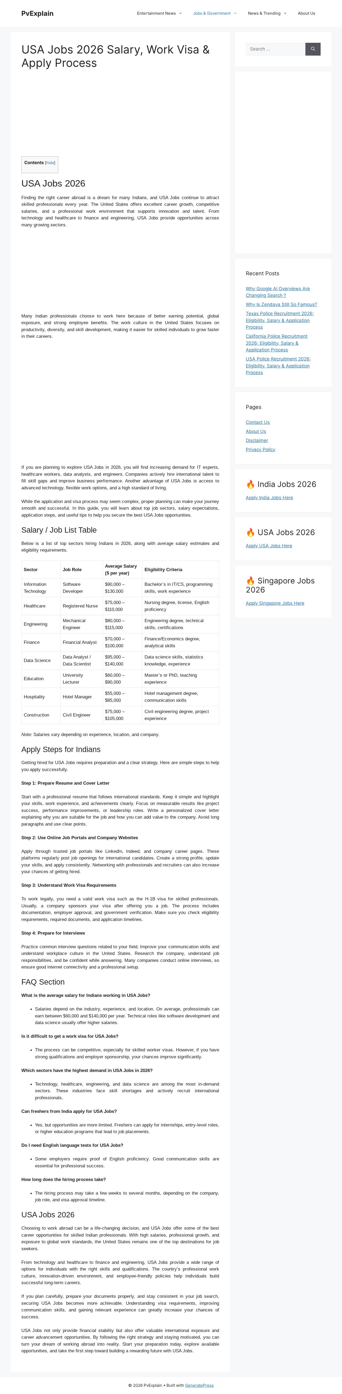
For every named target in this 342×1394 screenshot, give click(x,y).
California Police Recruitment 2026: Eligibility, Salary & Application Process (277, 343)
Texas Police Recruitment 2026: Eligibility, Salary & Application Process (280, 320)
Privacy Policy (260, 449)
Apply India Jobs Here (269, 497)
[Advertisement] (120, 116)
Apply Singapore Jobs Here (275, 603)
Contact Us (258, 422)
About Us (306, 13)
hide (50, 162)
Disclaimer (257, 440)
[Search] (313, 49)
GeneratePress (199, 1385)
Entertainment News (156, 13)
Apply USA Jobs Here (269, 545)
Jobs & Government (212, 13)
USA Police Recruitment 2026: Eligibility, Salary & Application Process (278, 365)
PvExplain (37, 13)
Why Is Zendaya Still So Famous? (281, 304)
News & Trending (264, 13)
